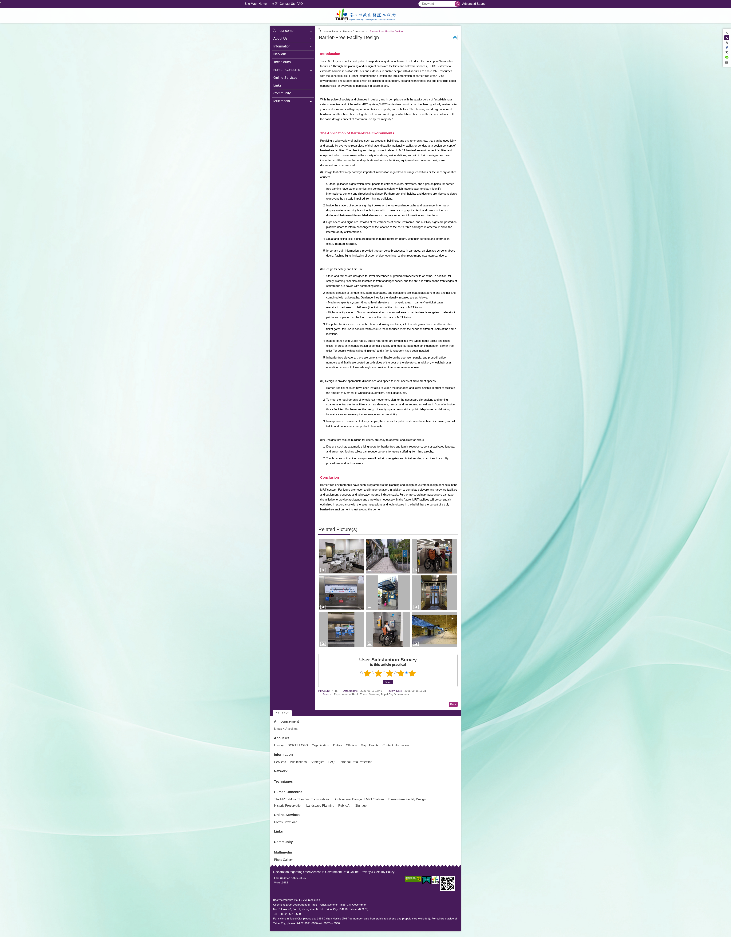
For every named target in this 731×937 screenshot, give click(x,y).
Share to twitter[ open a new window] (726, 52)
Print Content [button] (455, 37)
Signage (361, 805)
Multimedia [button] (281, 101)
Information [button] (281, 46)
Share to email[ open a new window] (726, 62)
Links (277, 85)
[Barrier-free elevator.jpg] (434, 592)
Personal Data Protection (355, 762)
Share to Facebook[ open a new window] (726, 47)
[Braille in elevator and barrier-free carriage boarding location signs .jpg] (341, 592)
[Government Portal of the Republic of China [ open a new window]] (426, 880)
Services (280, 762)
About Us (281, 738)
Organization (320, 745)
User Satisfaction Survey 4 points (401, 673)
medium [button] (726, 37)
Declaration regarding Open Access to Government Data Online (316, 872)
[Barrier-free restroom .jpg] (341, 556)
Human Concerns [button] (286, 70)
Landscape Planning (320, 805)
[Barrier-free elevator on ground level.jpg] (388, 592)
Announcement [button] (284, 31)
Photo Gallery (283, 859)
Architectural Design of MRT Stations (359, 799)
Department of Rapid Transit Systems (365, 15)
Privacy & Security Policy (377, 872)
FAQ (300, 3)
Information (283, 754)
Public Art (344, 805)
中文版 (273, 3)
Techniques (282, 62)
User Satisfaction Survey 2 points (378, 673)
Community (282, 93)
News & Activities (286, 728)
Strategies (317, 762)
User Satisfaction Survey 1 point (367, 673)
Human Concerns (353, 31)
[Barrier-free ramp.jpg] (388, 556)
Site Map (251, 3)
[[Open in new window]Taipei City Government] (435, 880)
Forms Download (285, 822)
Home (263, 3)
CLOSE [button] (283, 713)
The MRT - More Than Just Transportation (302, 799)
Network (279, 54)
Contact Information (395, 745)
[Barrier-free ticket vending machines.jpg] (341, 629)
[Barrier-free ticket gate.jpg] (434, 556)
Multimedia (283, 852)
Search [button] (457, 4)
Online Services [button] (285, 77)
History (279, 745)
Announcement (286, 721)
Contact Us (287, 3)
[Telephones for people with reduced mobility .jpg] (388, 629)
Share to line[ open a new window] (726, 57)
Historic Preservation (288, 805)
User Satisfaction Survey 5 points (412, 673)
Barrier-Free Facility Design (386, 31)
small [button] (726, 32)
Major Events (369, 745)
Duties (337, 745)
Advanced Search (474, 3)
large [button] (726, 42)
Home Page (331, 31)
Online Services (287, 815)
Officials (351, 745)
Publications (298, 762)
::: (1, 1)
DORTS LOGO (298, 745)
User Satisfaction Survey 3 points (389, 673)
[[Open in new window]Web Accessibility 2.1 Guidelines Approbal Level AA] (413, 879)
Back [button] (453, 704)
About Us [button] (280, 38)
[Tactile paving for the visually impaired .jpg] (434, 629)
